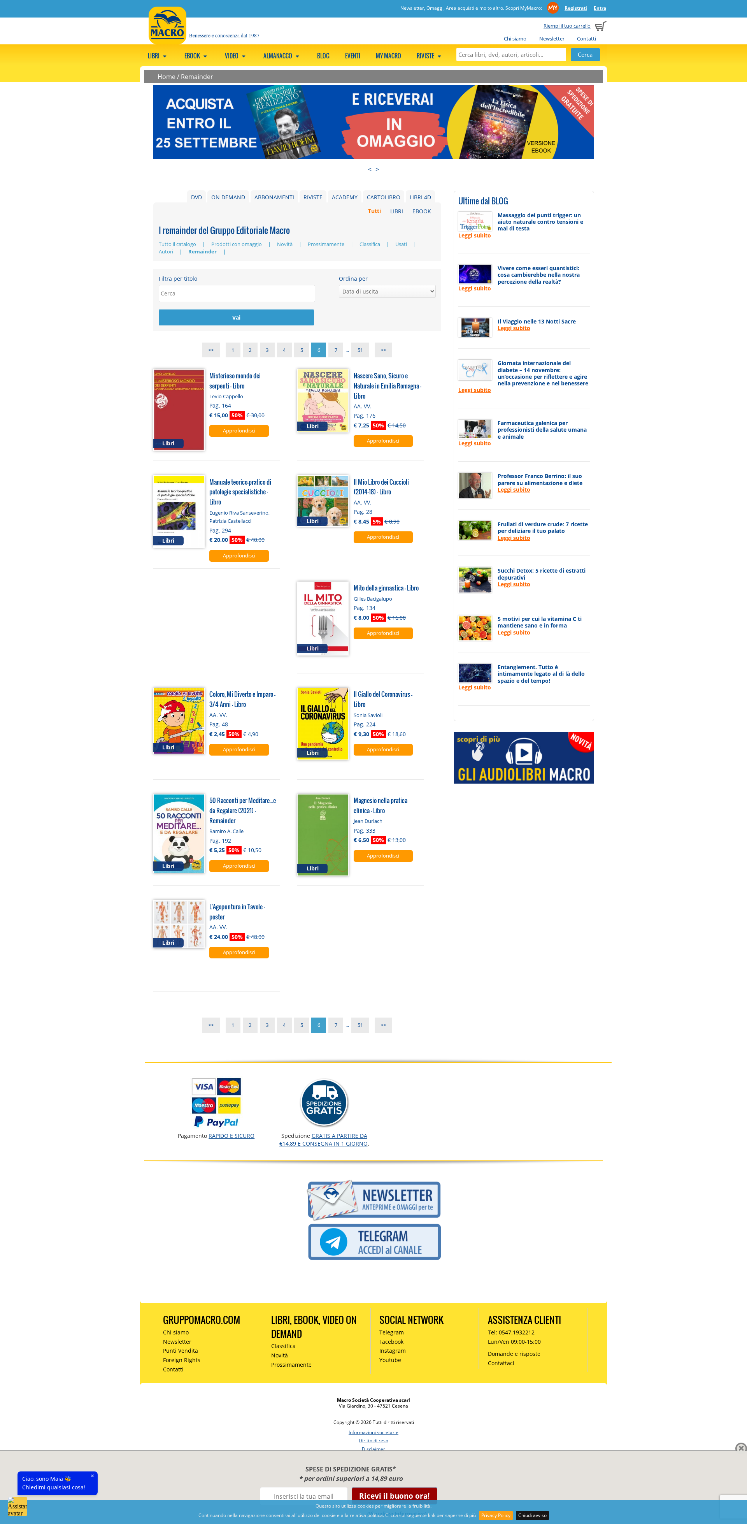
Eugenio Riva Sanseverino (238, 512)
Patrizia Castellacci (230, 520)
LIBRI (396, 211)
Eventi (352, 55)
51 (360, 349)
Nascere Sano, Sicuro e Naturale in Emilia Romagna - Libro (387, 385)
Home (166, 76)
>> (383, 349)
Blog (323, 55)
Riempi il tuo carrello (567, 25)
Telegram (391, 1332)
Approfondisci (239, 430)
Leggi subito (474, 235)
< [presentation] (370, 169)
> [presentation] (377, 169)
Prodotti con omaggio (237, 244)
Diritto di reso (373, 1440)
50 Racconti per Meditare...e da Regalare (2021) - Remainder (242, 810)
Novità (285, 244)
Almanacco (278, 55)
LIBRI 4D (420, 197)
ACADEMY (345, 197)
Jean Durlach (368, 820)
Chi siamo (515, 38)
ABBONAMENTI (274, 197)
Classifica (370, 244)
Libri (154, 55)
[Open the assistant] (17, 1506)
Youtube (390, 1360)
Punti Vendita (180, 1350)
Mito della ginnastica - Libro (386, 587)
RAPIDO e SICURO (231, 1135)
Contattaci (501, 1363)
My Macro (388, 55)
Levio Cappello (226, 396)
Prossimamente (326, 244)
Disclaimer (373, 1449)
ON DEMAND (228, 197)
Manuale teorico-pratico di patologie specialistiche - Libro (240, 491)
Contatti (586, 38)
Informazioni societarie (373, 1432)
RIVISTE (313, 197)
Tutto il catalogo (178, 244)
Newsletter (552, 38)
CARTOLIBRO (383, 197)
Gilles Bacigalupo (373, 598)
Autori (166, 251)
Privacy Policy (495, 1515)
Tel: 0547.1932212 (511, 1332)
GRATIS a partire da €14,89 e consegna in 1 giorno (323, 1139)
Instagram (392, 1350)
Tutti (374, 210)
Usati (401, 244)
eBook (192, 55)
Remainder (197, 76)
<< (211, 349)
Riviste (426, 55)
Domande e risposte (514, 1353)
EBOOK (421, 211)
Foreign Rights (181, 1360)
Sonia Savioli (368, 715)
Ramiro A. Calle (226, 831)
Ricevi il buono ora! (394, 1496)
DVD (196, 197)
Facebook (391, 1341)
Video (232, 55)
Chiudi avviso (532, 1515)
